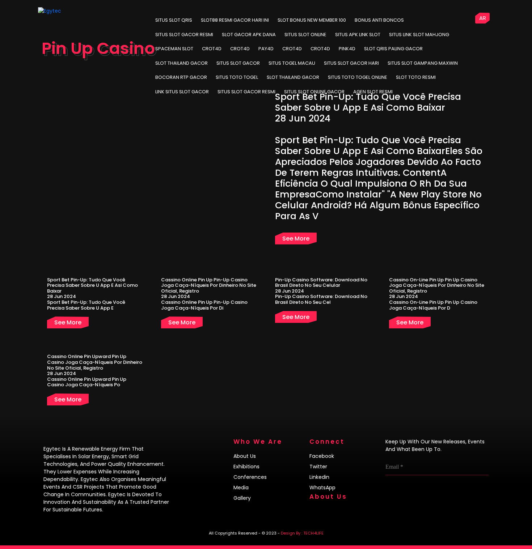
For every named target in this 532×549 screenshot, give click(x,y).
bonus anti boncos (379, 20)
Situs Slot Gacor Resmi (184, 34)
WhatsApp (322, 487)
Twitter (318, 466)
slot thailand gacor (181, 63)
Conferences (250, 477)
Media (241, 487)
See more (295, 238)
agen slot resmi (373, 91)
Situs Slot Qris (173, 20)
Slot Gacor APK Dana (249, 34)
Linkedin (319, 477)
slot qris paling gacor (393, 48)
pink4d (347, 48)
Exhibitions (246, 466)
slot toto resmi (416, 77)
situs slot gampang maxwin (423, 63)
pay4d (266, 48)
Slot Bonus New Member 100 (312, 20)
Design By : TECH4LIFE (302, 533)
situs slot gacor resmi (246, 91)
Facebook (321, 456)
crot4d (211, 48)
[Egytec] (65, 10)
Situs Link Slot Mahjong (419, 34)
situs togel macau (292, 63)
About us (244, 456)
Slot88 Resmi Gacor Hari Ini (235, 20)
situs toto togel (237, 77)
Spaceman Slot (174, 48)
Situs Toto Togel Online (357, 77)
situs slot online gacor (314, 91)
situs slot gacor (238, 63)
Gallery (242, 498)
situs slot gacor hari (351, 63)
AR (482, 18)
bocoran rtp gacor (181, 77)
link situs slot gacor (182, 91)
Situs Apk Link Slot (357, 34)
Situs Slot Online (305, 34)
